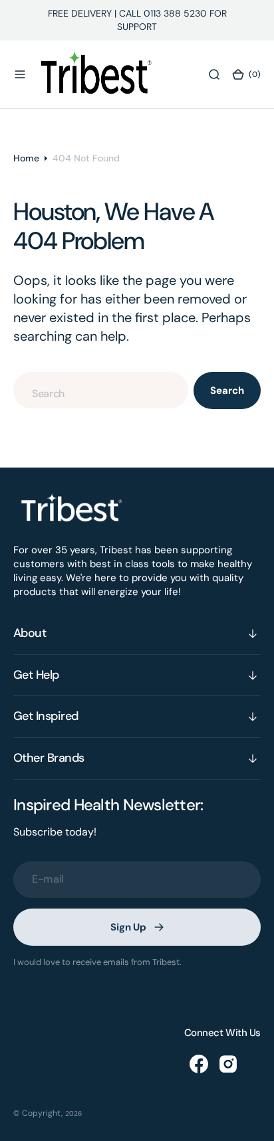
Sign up (128, 927)
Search (226, 390)
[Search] (214, 74)
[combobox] (100, 390)
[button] (20, 74)
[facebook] (198, 1064)
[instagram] (228, 1064)
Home (26, 158)
